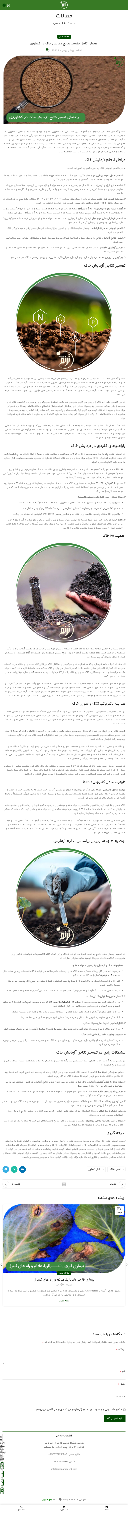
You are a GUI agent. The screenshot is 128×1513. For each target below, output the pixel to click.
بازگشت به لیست (64, 1184)
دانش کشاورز (94, 1169)
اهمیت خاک (115, 1169)
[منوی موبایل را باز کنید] (123, 5)
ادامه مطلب (64, 1301)
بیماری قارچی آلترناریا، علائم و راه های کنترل (64, 1279)
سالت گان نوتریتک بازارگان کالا (65, 1002)
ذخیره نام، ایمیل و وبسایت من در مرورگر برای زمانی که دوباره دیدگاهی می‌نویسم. (78, 1409)
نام (123, 1371)
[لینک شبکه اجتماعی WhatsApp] (14, 1169)
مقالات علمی (59, 23)
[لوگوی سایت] (64, 5)
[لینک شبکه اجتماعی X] (2, 1465)
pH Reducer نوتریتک (109, 975)
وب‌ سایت (121, 1397)
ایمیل (122, 1384)
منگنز (33, 672)
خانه (72, 23)
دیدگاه (121, 1350)
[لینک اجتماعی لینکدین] (22, 1169)
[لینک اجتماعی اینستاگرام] (2, 1474)
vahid (79, 50)
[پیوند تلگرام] (5, 1169)
